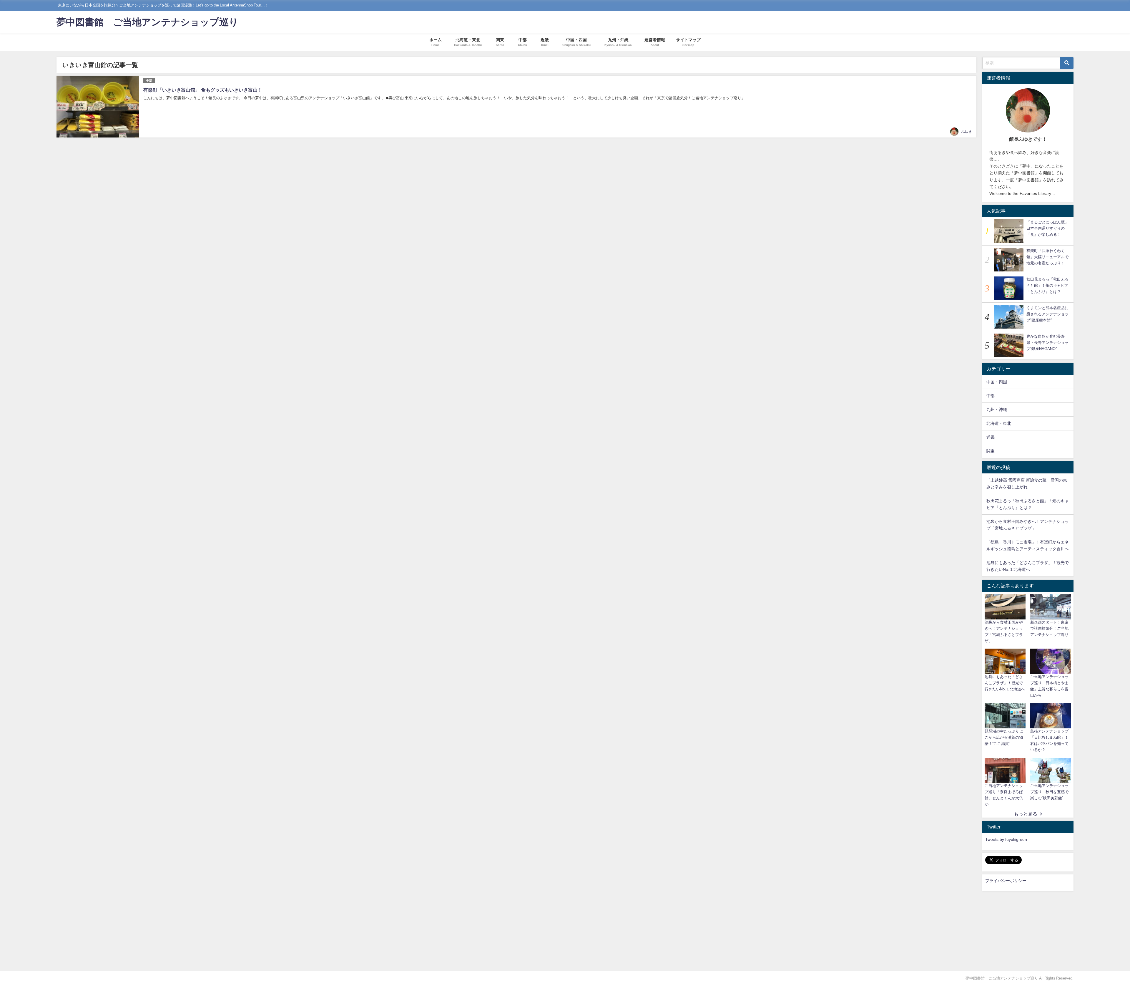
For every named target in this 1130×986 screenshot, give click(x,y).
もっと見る (1025, 813)
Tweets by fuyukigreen (1006, 839)
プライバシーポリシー (1005, 881)
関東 (990, 451)
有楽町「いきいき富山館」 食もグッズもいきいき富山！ (202, 89)
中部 (149, 80)
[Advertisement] (1028, 931)
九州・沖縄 (996, 409)
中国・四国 (996, 382)
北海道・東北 (998, 423)
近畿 (990, 437)
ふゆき (966, 131)
